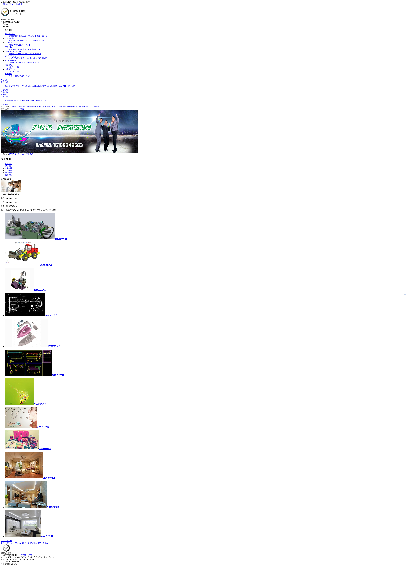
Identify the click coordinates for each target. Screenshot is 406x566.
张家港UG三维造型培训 (60, 106)
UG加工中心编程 (25, 58)
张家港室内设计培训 (92, 106)
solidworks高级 (36, 54)
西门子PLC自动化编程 (32, 63)
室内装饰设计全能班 (39, 36)
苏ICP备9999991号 (27, 555)
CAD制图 (8, 43)
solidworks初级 (14, 54)
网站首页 (4, 80)
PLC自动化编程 (11, 60)
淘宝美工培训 (10, 69)
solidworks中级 (25, 54)
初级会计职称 (14, 76)
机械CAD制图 (14, 45)
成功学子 (4, 94)
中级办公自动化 (27, 40)
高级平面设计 (38, 49)
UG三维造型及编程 (57, 86)
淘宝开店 (8, 65)
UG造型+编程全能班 (39, 58)
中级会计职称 (24, 76)
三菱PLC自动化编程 (16, 63)
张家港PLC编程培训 (18, 106)
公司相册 (22, 100)
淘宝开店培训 (14, 67)
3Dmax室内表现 (26, 36)
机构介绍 (8, 100)
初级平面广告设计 (16, 49)
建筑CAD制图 (14, 36)
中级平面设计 (28, 49)
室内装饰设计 (10, 34)
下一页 (5, 541)
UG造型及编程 (10, 56)
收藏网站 (4, 4)
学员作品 (4, 92)
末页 (10, 541)
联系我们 (42, 100)
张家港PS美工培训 (33, 106)
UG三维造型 (14, 58)
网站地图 (18, 4)
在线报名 (11, 4)
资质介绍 (15, 100)
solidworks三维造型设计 (14, 51)
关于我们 (4, 96)
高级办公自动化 (39, 40)
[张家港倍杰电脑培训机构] (13, 15)
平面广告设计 (10, 47)
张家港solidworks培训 (77, 106)
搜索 (22, 109)
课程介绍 (4, 82)
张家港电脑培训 (46, 106)
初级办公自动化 (15, 40)
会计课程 (8, 74)
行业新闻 (4, 90)
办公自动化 (9, 38)
